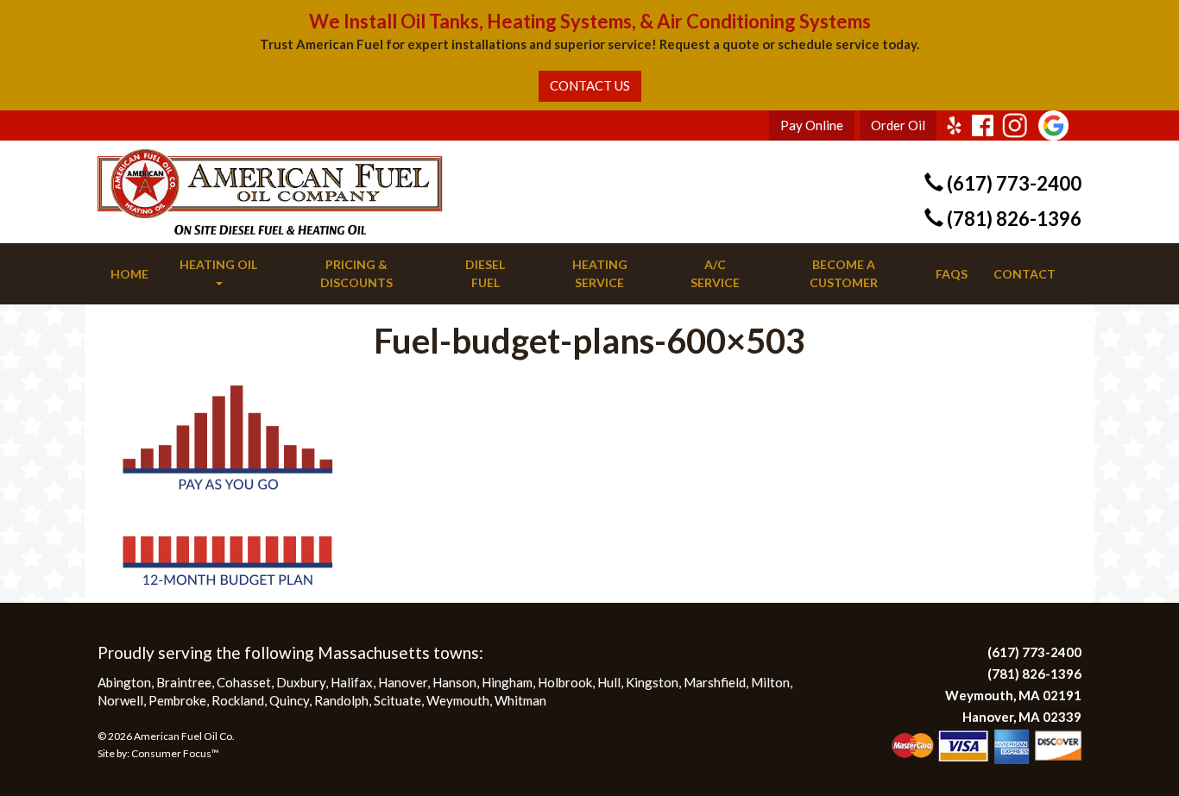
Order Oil (898, 125)
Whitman (520, 700)
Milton (770, 682)
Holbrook (565, 682)
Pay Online (811, 125)
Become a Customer (844, 273)
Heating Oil (218, 264)
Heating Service (599, 273)
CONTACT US (590, 85)
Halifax (352, 682)
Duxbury (300, 682)
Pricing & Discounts (356, 273)
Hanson (454, 682)
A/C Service (715, 273)
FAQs (952, 273)
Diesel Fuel (485, 273)
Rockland (237, 700)
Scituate (397, 700)
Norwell (120, 700)
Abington (124, 682)
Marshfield (715, 682)
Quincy (289, 700)
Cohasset (244, 682)
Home (129, 273)
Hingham (507, 682)
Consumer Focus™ (175, 753)
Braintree (183, 682)
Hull (609, 682)
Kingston (652, 682)
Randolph (341, 700)
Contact (1024, 273)
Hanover (402, 682)
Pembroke (177, 700)
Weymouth (457, 700)
